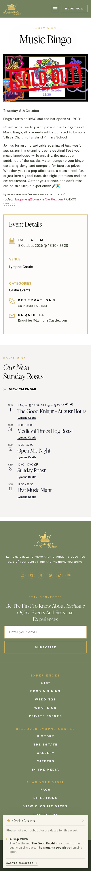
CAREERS (46, 761)
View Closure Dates (45, 806)
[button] (55, 8)
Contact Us (45, 814)
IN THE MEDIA (45, 769)
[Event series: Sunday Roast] (36, 464)
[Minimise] (83, 821)
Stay (45, 682)
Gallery (45, 753)
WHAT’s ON (45, 707)
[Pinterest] (50, 575)
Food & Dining (45, 691)
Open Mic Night (34, 450)
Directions (45, 798)
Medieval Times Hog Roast (45, 430)
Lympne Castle (21, 266)
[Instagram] (22, 575)
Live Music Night (34, 489)
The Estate (45, 744)
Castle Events (19, 290)
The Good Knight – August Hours (51, 411)
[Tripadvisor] (68, 575)
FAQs (45, 789)
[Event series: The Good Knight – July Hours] (66, 405)
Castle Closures (22, 863)
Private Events (45, 716)
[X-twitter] (41, 575)
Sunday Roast (31, 470)
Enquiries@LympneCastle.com (39, 199)
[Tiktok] (59, 575)
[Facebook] (31, 575)
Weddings (45, 699)
